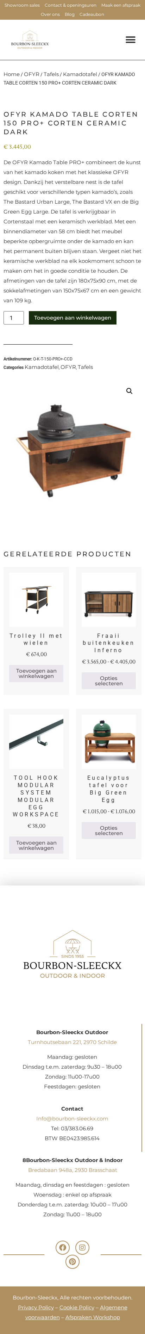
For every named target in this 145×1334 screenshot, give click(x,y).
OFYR (31, 74)
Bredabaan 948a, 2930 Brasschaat (72, 1170)
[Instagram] (82, 1248)
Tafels (51, 74)
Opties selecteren (109, 681)
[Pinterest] (72, 1262)
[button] (130, 40)
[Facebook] (63, 1248)
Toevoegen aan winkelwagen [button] (36, 673)
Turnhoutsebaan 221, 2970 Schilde (72, 1042)
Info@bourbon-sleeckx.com (72, 1118)
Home (12, 74)
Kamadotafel (80, 74)
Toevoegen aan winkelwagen (72, 317)
